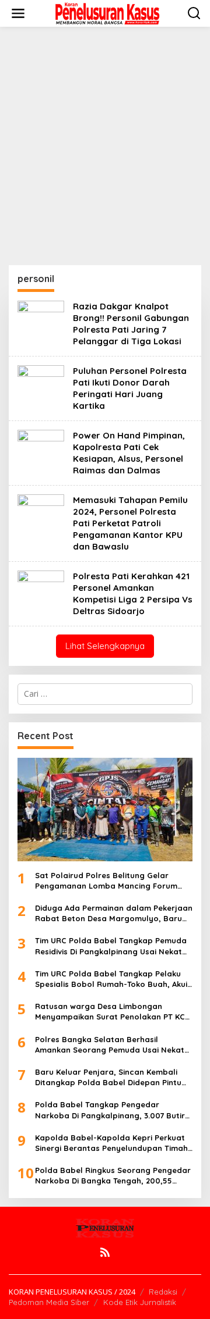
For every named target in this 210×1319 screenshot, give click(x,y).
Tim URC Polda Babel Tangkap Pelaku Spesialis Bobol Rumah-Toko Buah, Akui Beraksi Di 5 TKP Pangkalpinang (111, 979)
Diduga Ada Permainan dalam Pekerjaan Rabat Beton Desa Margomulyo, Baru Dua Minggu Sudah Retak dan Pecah (113, 913)
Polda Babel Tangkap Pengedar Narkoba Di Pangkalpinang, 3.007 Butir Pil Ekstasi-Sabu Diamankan (110, 1110)
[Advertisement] (105, 146)
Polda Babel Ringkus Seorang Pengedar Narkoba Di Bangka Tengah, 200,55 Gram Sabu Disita (113, 1175)
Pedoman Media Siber (49, 1302)
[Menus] (18, 13)
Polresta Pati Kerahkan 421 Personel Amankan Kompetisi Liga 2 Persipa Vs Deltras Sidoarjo (132, 593)
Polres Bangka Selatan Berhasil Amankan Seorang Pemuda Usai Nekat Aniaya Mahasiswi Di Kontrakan (109, 1045)
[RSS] (105, 1252)
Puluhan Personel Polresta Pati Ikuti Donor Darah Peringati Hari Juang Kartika (130, 388)
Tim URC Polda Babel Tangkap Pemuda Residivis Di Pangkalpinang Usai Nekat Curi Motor (111, 946)
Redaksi (163, 1291)
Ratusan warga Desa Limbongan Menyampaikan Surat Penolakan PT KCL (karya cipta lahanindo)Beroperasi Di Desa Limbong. (112, 1011)
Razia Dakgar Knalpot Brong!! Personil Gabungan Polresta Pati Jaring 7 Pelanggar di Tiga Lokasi (131, 324)
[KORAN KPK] (107, 12)
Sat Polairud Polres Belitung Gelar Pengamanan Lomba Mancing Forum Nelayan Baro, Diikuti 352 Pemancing (106, 881)
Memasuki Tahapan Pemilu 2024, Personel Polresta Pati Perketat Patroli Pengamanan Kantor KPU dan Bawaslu (130, 523)
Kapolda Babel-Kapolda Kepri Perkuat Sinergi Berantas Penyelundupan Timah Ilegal (111, 1143)
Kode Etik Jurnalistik (139, 1302)
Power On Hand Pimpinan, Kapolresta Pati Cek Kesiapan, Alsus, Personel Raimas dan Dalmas (129, 453)
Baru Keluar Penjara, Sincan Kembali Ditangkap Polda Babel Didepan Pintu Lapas (108, 1077)
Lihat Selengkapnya (105, 645)
